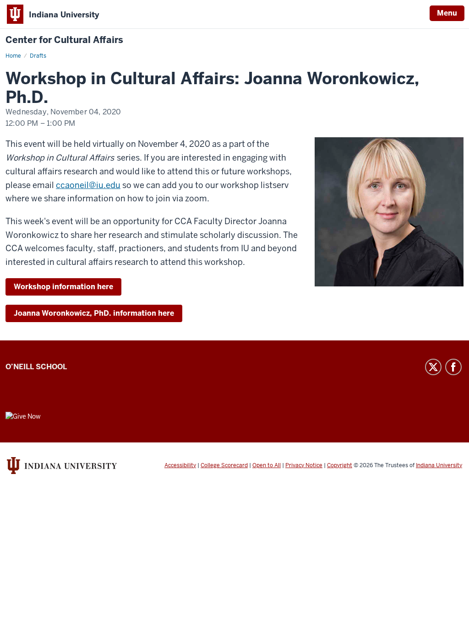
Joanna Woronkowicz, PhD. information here (94, 313)
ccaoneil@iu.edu (88, 185)
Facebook (453, 367)
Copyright (339, 465)
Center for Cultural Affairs (64, 40)
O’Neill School (36, 367)
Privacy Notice (303, 465)
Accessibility (180, 465)
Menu (447, 13)
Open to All (266, 465)
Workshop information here (63, 286)
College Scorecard (224, 465)
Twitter (433, 367)
